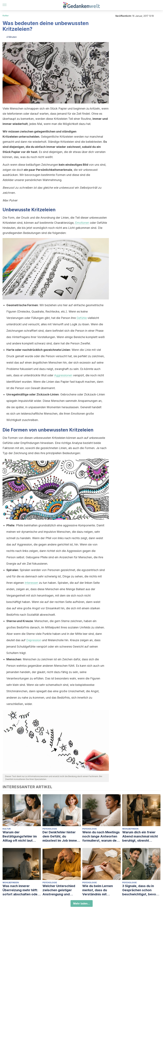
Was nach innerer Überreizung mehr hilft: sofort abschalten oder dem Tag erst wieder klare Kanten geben (21, 890)
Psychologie (50, 829)
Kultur (6, 15)
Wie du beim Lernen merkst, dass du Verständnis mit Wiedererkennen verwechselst (97, 890)
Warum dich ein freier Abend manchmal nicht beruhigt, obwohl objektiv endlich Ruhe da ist (141, 836)
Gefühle (82, 318)
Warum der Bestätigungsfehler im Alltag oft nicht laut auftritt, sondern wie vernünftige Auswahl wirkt (20, 836)
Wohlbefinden (130, 829)
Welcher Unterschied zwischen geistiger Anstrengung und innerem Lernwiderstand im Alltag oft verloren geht (61, 890)
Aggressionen (63, 375)
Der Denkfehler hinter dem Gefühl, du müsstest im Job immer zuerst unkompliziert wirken (60, 836)
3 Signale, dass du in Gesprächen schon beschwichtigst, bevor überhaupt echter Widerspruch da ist (139, 890)
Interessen (31, 582)
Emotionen (82, 222)
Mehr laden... (81, 903)
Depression (33, 640)
